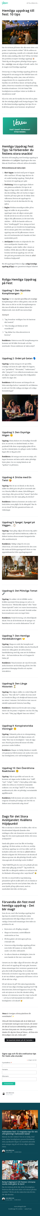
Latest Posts (28, 1209)
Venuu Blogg (17, 1206)
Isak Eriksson (10, 1093)
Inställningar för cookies (15, 1209)
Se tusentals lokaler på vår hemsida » (20, 1040)
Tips (5, 150)
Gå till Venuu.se (32, 3)
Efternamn (5, 1076)
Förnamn (5, 1069)
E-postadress (7, 1062)
